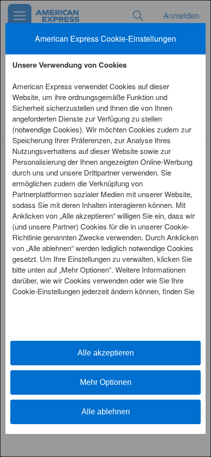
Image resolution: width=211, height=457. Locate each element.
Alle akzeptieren (106, 353)
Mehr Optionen (106, 382)
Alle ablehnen (105, 411)
